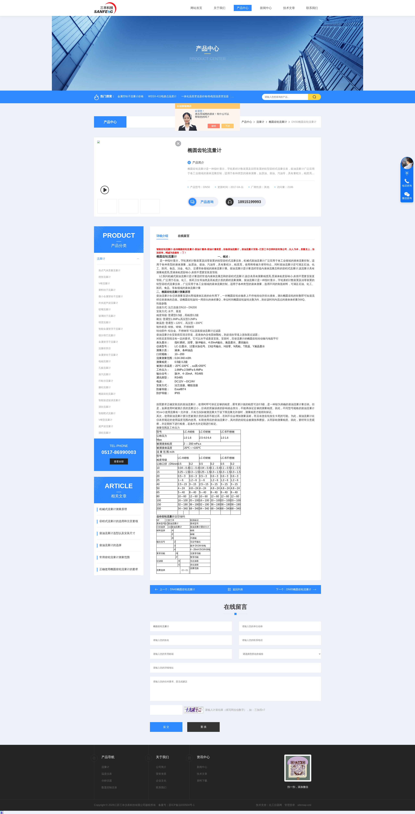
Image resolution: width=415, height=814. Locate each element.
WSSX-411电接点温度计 (162, 96)
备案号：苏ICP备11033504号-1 (176, 805)
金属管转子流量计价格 (130, 96)
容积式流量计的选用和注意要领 (118, 521)
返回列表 (238, 589)
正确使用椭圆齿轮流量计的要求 (118, 569)
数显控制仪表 (109, 787)
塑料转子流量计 (107, 289)
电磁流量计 (105, 361)
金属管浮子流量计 (108, 341)
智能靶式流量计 (107, 413)
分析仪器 (106, 780)
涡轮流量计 (105, 432)
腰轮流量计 (105, 387)
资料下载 (202, 780)
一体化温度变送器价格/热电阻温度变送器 (205, 96)
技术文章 (289, 8)
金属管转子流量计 (108, 354)
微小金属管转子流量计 (111, 296)
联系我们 (312, 8)
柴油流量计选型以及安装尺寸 (117, 533)
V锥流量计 (104, 283)
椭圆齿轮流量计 (278, 121)
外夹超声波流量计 (108, 302)
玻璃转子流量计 (107, 315)
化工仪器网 (275, 805)
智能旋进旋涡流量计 (109, 400)
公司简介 (161, 767)
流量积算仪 (105, 348)
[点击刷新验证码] (193, 710)
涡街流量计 (105, 406)
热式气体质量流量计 (109, 270)
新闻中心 (266, 8)
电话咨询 (407, 185)
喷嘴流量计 (105, 309)
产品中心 (243, 8)
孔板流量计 (105, 367)
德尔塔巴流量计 (107, 335)
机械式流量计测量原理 (113, 509)
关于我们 (219, 8)
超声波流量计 (106, 426)
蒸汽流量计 (105, 374)
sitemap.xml (304, 805)
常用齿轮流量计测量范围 (114, 557)
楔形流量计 (105, 277)
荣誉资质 (161, 773)
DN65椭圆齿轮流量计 (298, 589)
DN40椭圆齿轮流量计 (182, 589)
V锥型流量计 (105, 419)
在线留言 (184, 236)
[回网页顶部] (407, 173)
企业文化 (161, 780)
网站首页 (196, 8)
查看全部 (119, 461)
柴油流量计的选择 (110, 545)
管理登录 (290, 805)
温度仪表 (106, 773)
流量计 (260, 121)
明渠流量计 (105, 322)
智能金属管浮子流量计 (111, 328)
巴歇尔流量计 (106, 380)
